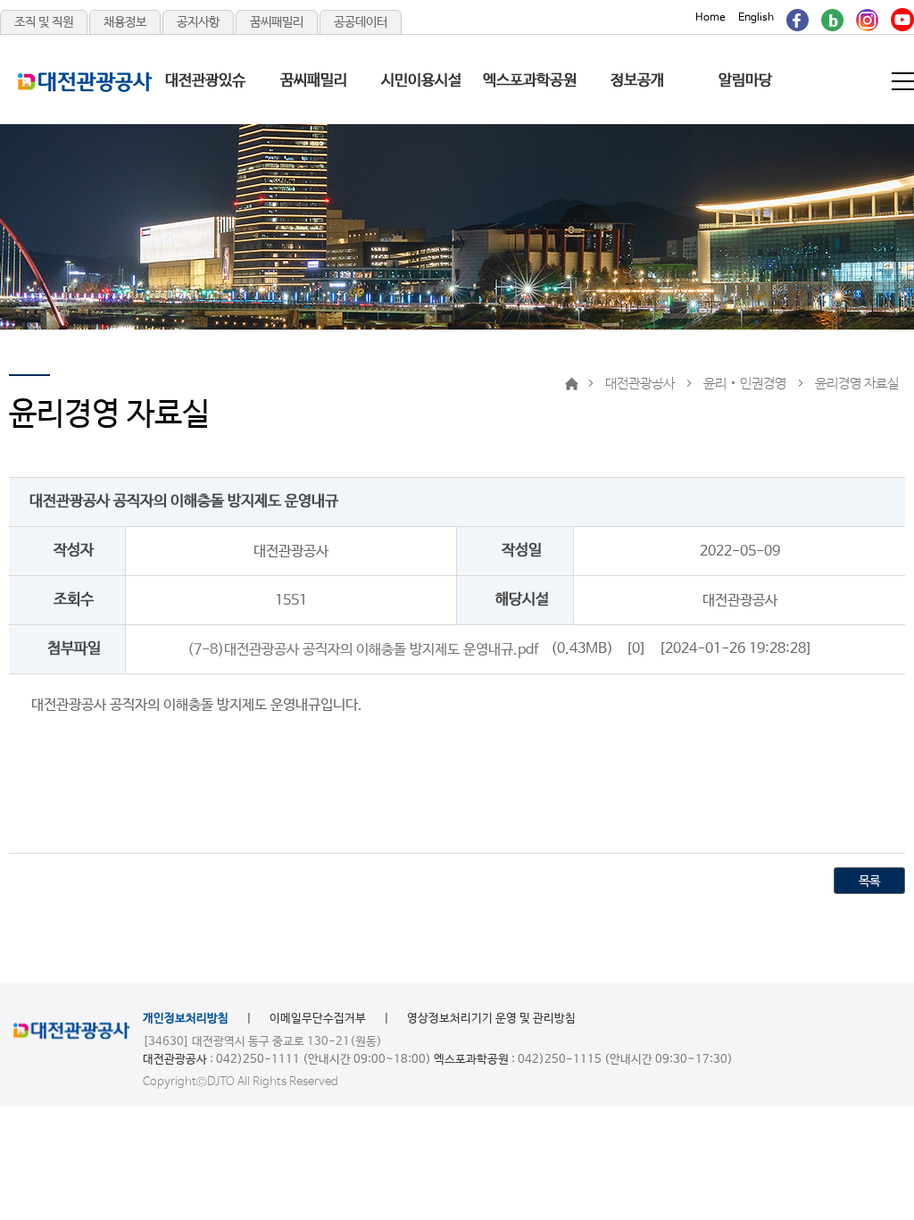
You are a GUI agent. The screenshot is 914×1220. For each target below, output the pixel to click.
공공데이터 (360, 22)
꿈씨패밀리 (276, 22)
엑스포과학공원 (530, 80)
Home (710, 18)
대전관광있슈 (205, 80)
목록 (869, 881)
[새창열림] (797, 17)
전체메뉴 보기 (904, 81)
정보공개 (637, 80)
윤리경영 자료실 (857, 383)
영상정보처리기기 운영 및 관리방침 (491, 1018)
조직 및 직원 (43, 22)
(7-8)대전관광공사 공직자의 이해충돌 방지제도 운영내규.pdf (362, 648)
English (756, 18)
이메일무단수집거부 (318, 1018)
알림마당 (745, 80)
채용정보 (125, 22)
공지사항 (198, 22)
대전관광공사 (640, 383)
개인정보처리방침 (185, 1018)
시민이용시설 (421, 80)
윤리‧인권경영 (744, 383)
